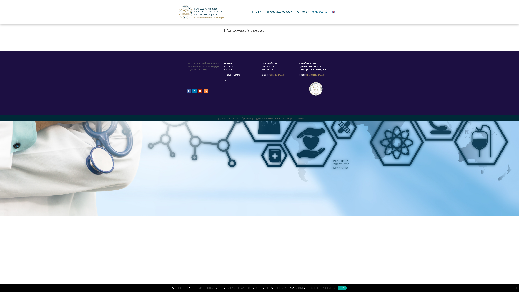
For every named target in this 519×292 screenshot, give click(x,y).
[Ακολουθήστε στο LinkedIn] (194, 91)
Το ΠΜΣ (254, 12)
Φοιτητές (301, 12)
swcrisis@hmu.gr (276, 75)
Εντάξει (342, 288)
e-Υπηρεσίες (319, 12)
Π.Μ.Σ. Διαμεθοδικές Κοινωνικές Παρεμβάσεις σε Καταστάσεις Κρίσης (210, 11)
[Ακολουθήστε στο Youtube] (200, 91)
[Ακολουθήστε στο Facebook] (189, 91)
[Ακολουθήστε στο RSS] (206, 91)
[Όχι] (515, 288)
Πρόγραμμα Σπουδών (277, 12)
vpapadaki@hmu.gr (315, 75)
